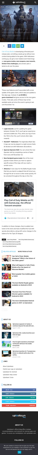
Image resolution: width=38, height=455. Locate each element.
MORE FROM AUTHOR (25, 251)
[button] (3, 2)
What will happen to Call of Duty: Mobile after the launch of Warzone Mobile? (23, 267)
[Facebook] (9, 46)
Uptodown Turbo (8, 377)
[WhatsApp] (18, 46)
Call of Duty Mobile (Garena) (9, 246)
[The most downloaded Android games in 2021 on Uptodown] (6, 303)
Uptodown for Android (10, 372)
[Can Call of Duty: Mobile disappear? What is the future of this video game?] (6, 258)
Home (2, 7)
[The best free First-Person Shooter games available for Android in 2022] (6, 294)
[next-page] (6, 310)
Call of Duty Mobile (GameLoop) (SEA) (12, 244)
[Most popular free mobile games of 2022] (6, 276)
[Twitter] (14, 46)
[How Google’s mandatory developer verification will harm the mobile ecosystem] (6, 344)
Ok (19, 452)
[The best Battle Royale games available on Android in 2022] (6, 285)
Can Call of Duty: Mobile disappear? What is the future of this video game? (23, 258)
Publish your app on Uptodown (12, 369)
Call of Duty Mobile (8, 51)
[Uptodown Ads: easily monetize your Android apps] (6, 335)
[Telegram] (22, 46)
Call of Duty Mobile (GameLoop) (26, 239)
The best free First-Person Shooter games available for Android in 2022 (22, 294)
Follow (33, 393)
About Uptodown (8, 366)
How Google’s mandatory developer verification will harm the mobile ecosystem (23, 343)
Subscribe (32, 405)
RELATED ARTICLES (9, 251)
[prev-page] (3, 310)
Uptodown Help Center (10, 374)
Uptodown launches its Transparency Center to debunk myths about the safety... (24, 353)
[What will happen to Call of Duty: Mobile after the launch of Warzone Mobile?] (6, 267)
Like (34, 390)
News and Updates (10, 7)
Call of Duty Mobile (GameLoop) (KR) (11, 241)
